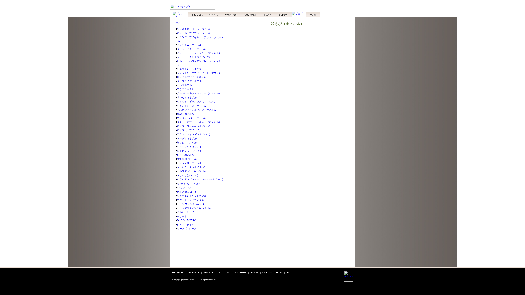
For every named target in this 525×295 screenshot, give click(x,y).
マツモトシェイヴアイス (190, 200)
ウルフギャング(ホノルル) (191, 171)
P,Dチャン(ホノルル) (188, 183)
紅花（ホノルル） (187, 113)
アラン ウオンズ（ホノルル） (194, 134)
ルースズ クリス (187, 228)
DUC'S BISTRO (186, 220)
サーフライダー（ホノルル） (193, 49)
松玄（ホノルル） (187, 154)
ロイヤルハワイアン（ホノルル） (195, 33)
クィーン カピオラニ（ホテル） (195, 57)
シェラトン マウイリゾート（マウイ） (199, 72)
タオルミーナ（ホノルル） (192, 167)
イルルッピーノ (185, 212)
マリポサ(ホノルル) (187, 175)
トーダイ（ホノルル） (189, 138)
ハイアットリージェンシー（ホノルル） (199, 53)
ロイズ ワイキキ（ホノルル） (194, 126)
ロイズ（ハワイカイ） (189, 130)
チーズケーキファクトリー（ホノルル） (199, 93)
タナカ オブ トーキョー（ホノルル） (199, 122)
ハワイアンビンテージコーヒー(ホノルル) (200, 179)
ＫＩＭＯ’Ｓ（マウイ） (189, 150)
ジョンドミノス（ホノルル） (193, 105)
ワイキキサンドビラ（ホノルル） (195, 29)
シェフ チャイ (185, 224)
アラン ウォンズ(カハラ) (190, 204)
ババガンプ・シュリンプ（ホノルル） (198, 109)
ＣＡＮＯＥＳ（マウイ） (190, 146)
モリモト (182, 216)
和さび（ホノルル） (188, 142)
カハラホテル (184, 85)
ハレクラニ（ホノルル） (190, 44)
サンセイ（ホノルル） (189, 97)
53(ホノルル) (184, 187)
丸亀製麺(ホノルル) (187, 159)
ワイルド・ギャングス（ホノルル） (196, 101)
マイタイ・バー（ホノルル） (193, 118)
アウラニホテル (185, 89)
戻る (178, 23)
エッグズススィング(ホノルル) (194, 208)
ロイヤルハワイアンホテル (192, 77)
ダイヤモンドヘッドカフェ (192, 195)
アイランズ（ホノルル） (190, 163)
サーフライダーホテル (189, 81)
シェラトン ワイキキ (189, 68)
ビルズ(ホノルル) (186, 191)
